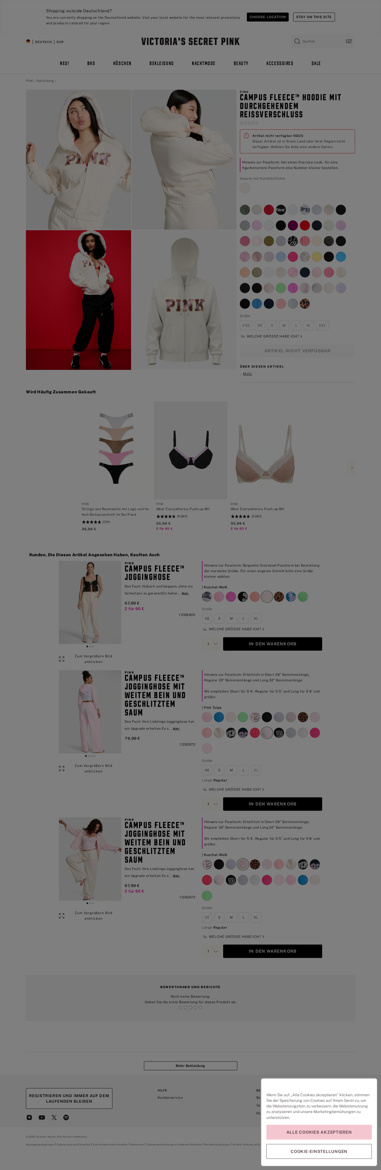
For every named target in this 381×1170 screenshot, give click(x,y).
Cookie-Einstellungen (319, 1151)
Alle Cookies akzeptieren (319, 1132)
